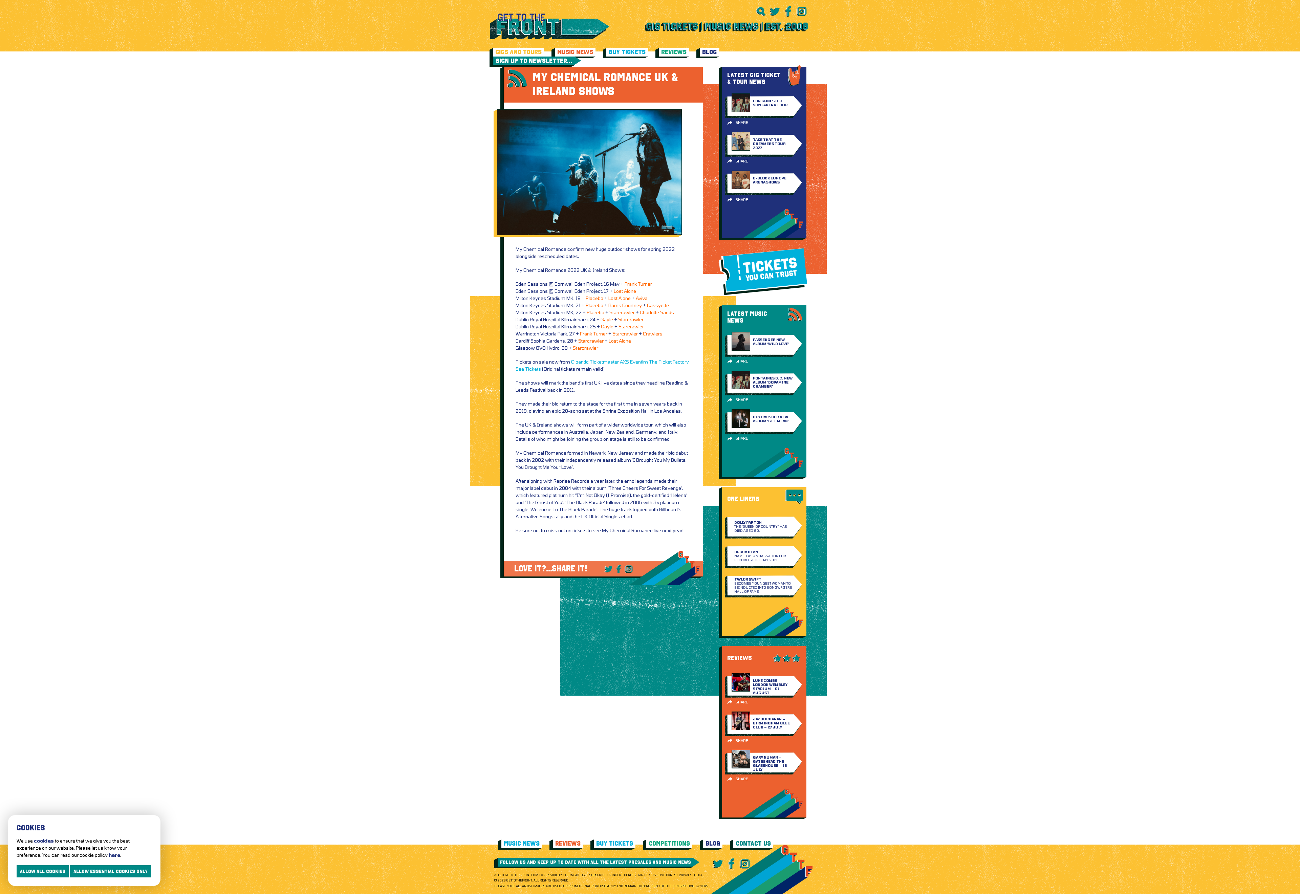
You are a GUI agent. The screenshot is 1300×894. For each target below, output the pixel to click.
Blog (709, 52)
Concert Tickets (622, 875)
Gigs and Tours (518, 52)
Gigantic (580, 362)
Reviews (674, 52)
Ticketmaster (604, 362)
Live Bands (667, 875)
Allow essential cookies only (110, 871)
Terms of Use (576, 875)
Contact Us (753, 843)
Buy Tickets (627, 52)
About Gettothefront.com (516, 875)
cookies (44, 841)
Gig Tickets (647, 875)
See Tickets (528, 369)
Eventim (639, 362)
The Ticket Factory (669, 362)
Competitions (669, 843)
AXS (624, 362)
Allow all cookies (42, 871)
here (114, 855)
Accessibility (551, 875)
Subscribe (597, 875)
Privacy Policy (690, 875)
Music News (575, 52)
